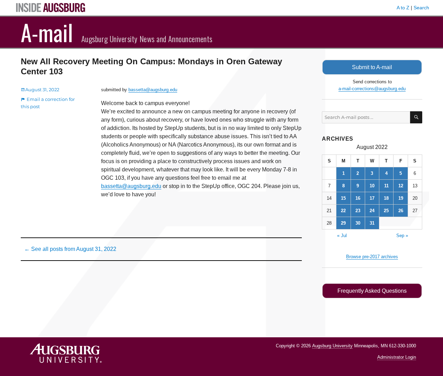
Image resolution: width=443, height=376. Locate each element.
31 (372, 223)
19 (400, 198)
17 (372, 198)
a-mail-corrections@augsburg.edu (372, 88)
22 (343, 210)
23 (357, 210)
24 (372, 210)
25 (386, 210)
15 (343, 198)
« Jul (342, 235)
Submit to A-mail (372, 67)
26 (400, 210)
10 (372, 185)
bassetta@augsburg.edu (152, 89)
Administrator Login (396, 357)
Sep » (402, 235)
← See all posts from (70, 249)
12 (400, 185)
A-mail (47, 32)
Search (421, 7)
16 (357, 198)
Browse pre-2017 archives (372, 256)
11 (386, 185)
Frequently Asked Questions (372, 291)
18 (386, 198)
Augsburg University (332, 345)
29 (343, 223)
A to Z (403, 7)
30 (357, 223)
